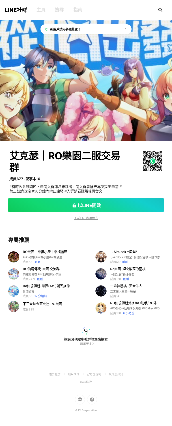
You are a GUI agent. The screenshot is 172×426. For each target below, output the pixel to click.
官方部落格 (98, 374)
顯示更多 (86, 343)
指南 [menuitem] (77, 10)
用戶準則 (77, 374)
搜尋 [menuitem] (59, 10)
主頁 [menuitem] (41, 10)
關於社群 (58, 374)
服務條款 (86, 382)
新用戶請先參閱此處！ (65, 29)
